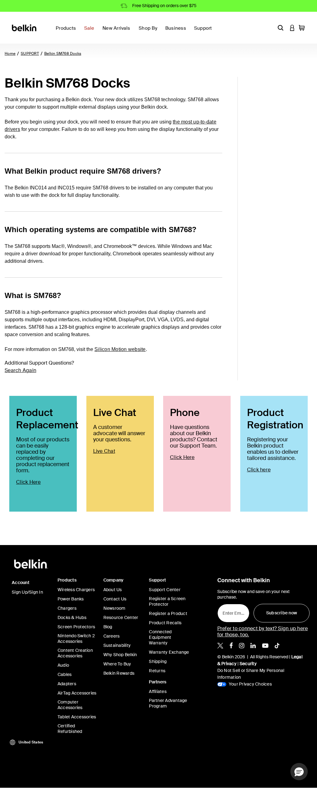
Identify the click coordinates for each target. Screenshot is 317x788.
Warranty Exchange (169, 652)
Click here (259, 469)
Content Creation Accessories (75, 653)
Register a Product (168, 613)
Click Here (28, 482)
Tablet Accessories (77, 717)
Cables (65, 674)
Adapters (67, 683)
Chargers (67, 608)
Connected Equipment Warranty (160, 637)
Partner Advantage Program (168, 703)
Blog (107, 627)
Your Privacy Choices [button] (250, 684)
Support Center (164, 589)
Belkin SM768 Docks (62, 53)
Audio (63, 665)
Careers (111, 636)
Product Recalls (165, 623)
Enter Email (232, 611)
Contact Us (115, 599)
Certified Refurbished (70, 728)
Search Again (20, 370)
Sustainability (117, 645)
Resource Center (120, 617)
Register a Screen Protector (167, 601)
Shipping (158, 661)
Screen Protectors (76, 627)
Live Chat (104, 451)
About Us (112, 589)
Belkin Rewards (119, 673)
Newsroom (114, 608)
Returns (157, 670)
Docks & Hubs (72, 617)
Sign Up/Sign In (27, 592)
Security (248, 663)
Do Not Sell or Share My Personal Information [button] (250, 674)
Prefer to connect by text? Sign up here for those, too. (262, 631)
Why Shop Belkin (120, 654)
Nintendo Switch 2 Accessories (76, 638)
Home (10, 53)
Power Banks (71, 599)
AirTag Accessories (77, 693)
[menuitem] (91, 32)
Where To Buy (117, 664)
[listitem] (220, 645)
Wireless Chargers (76, 589)
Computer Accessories (70, 704)
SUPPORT (30, 53)
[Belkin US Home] (24, 27)
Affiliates (158, 691)
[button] (280, 28)
